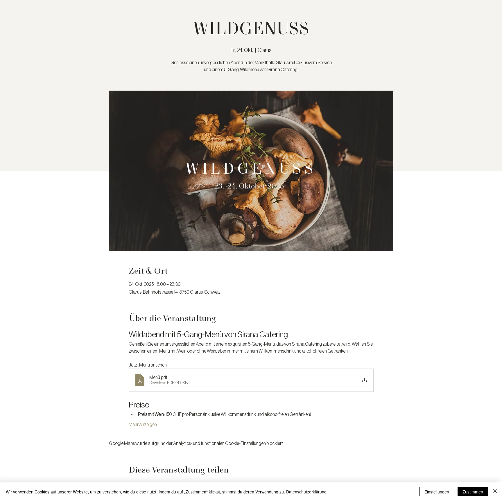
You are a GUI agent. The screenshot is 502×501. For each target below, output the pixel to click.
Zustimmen (472, 492)
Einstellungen (436, 492)
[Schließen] (495, 491)
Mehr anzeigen (143, 424)
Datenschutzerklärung (306, 492)
